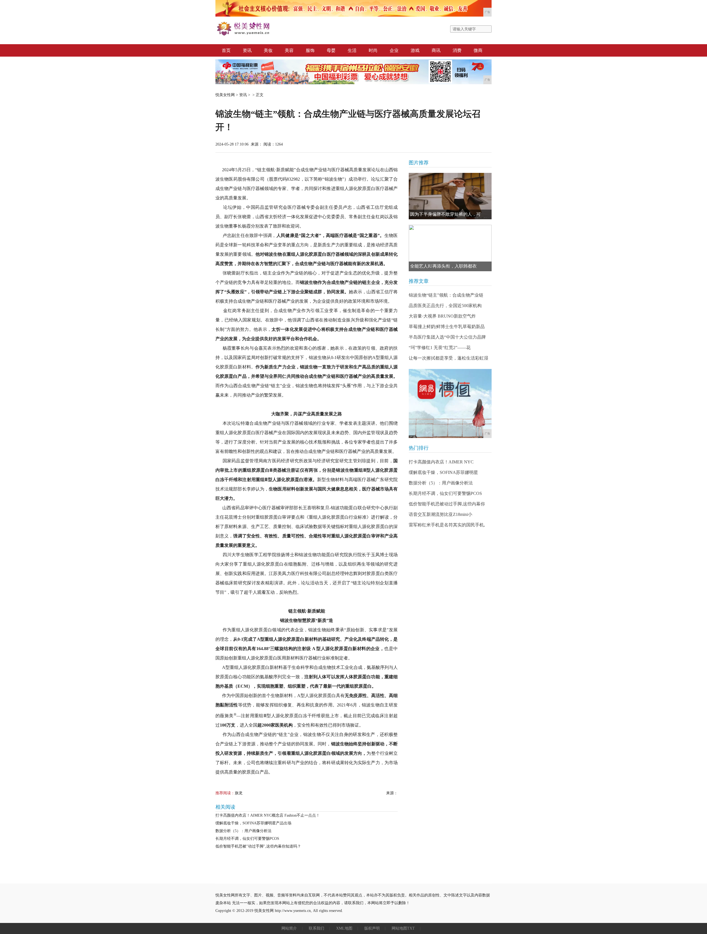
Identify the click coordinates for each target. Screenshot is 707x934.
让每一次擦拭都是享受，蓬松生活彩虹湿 (448, 358)
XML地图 (344, 928)
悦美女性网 (225, 95)
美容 (289, 50)
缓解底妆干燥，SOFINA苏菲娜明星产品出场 (253, 823)
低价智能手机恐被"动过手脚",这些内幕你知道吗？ (258, 846)
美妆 (268, 50)
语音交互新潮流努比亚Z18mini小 (440, 514)
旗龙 (238, 793)
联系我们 (316, 928)
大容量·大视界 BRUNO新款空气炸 (442, 316)
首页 (226, 50)
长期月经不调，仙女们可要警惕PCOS (247, 839)
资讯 (247, 50)
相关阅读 (225, 807)
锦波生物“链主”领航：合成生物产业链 (446, 295)
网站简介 (289, 928)
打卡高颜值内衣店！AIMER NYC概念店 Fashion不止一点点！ (267, 815)
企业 (394, 50)
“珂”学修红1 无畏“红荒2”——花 (440, 347)
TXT (411, 928)
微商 (478, 50)
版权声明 (372, 928)
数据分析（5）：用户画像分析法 (243, 831)
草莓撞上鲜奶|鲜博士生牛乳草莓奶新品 (447, 326)
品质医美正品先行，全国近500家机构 (445, 305)
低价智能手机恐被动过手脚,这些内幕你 (447, 504)
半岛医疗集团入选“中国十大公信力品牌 (447, 337)
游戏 (415, 50)
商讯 (436, 50)
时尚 (373, 50)
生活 (352, 50)
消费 (457, 50)
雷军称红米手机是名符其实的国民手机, (447, 525)
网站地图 (399, 928)
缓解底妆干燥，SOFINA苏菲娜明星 (443, 472)
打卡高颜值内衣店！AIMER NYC (441, 462)
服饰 (310, 50)
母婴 (331, 50)
